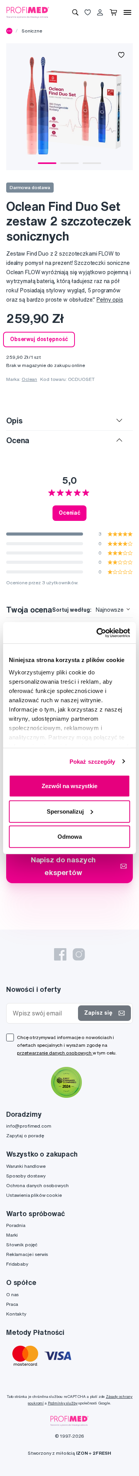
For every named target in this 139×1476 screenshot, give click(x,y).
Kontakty (16, 1313)
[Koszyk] (113, 12)
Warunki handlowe (26, 1166)
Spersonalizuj (65, 811)
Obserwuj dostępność (39, 339)
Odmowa (70, 836)
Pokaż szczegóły (92, 761)
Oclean (29, 379)
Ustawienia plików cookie (34, 1195)
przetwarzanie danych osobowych (55, 1052)
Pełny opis (110, 299)
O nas (12, 1294)
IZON (82, 1453)
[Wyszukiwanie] (75, 12)
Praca (12, 1304)
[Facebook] (60, 954)
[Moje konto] (100, 12)
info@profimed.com (28, 1125)
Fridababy (17, 1263)
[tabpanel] (69, 106)
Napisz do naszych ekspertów (63, 865)
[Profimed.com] (27, 12)
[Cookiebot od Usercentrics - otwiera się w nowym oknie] (98, 633)
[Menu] (127, 12)
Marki (12, 1234)
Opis (14, 420)
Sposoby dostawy (26, 1175)
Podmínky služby (63, 1403)
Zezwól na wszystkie (69, 786)
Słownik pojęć (21, 1244)
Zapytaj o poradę (25, 1135)
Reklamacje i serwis (27, 1254)
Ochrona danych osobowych (37, 1185)
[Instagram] (79, 954)
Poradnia (15, 1225)
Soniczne (32, 30)
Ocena (17, 440)
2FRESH (102, 1453)
